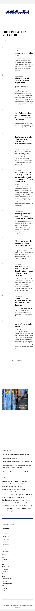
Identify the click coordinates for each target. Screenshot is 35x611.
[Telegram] (21, 601)
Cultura (12, 492)
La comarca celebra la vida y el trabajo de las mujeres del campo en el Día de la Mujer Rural (24, 177)
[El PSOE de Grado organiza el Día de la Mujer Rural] (7, 79)
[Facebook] (11, 601)
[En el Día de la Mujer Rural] (7, 325)
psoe (21, 503)
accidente (4, 481)
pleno (8, 503)
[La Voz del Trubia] (17, 11)
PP (12, 503)
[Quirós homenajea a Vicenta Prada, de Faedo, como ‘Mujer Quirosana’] (7, 114)
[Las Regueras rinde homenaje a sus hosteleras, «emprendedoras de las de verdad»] (7, 138)
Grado (29, 494)
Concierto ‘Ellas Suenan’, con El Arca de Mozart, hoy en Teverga (23, 301)
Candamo (20, 486)
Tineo (18, 508)
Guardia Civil (10, 497)
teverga (12, 508)
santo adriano (19, 505)
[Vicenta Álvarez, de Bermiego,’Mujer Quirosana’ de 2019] (7, 242)
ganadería (22, 495)
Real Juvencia (5, 505)
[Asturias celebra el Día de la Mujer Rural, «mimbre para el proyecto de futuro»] (7, 268)
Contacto (5, 541)
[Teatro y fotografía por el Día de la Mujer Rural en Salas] (7, 215)
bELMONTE (21, 484)
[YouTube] (19, 601)
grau (3, 497)
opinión (27, 500)
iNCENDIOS (18, 497)
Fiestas (12, 495)
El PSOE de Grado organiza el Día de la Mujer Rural (24, 80)
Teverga (4, 574)
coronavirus (5, 492)
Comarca (6, 531)
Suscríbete (6, 539)
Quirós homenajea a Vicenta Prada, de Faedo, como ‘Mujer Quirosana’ (23, 116)
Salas (12, 505)
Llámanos (6, 544)
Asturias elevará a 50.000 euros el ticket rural (24, 53)
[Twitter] (16, 601)
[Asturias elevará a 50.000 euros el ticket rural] (7, 52)
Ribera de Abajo (6, 566)
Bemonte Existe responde (10, 458)
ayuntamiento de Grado (20, 481)
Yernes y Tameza (11, 511)
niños (17, 500)
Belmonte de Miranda (9, 486)
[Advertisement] (17, 374)
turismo (29, 508)
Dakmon (23, 610)
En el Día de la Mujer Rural (24, 325)
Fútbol (16, 494)
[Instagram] (14, 601)
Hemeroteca (6, 528)
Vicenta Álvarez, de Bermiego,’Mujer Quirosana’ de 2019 (23, 243)
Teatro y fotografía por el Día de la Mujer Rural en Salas (24, 216)
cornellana (22, 489)
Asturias (10, 481)
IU (23, 497)
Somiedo (5, 508)
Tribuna (5, 533)
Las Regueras (7, 500)
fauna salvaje (5, 494)
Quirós (3, 564)
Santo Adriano (5, 571)
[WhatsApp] (24, 601)
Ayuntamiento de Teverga (9, 484)
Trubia (3, 576)
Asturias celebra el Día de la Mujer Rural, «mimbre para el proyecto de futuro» (24, 271)
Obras (22, 500)
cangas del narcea (7, 489)
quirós (26, 502)
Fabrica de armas (26, 492)
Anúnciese (6, 536)
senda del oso (28, 506)
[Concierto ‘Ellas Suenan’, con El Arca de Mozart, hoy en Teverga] (7, 300)
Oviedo (4, 503)
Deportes (18, 492)
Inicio (3, 40)
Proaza (16, 502)
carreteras (16, 489)
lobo (14, 500)
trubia (23, 508)
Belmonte (4, 581)
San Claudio (5, 569)
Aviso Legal (5, 605)
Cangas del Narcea (7, 583)
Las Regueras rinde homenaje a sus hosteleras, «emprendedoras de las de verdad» (23, 141)
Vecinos (4, 511)
